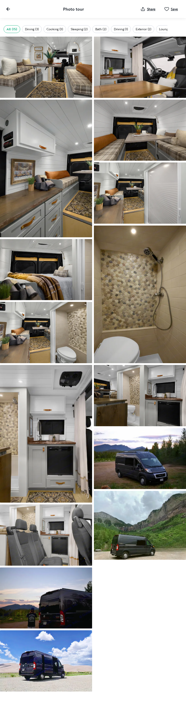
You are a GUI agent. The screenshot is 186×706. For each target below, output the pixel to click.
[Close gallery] (8, 9)
